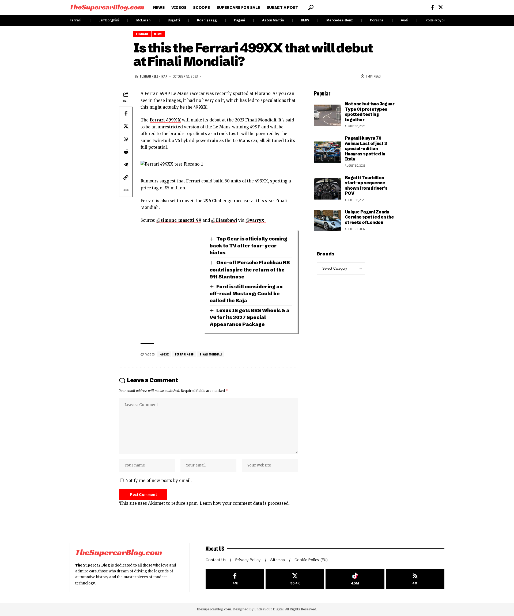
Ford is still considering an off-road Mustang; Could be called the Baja (246, 294)
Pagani (239, 20)
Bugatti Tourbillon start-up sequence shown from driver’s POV (366, 185)
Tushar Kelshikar (153, 76)
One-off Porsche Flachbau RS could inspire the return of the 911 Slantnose (250, 269)
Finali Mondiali (211, 354)
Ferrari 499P (184, 354)
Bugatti (174, 20)
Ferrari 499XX (165, 120)
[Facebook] (432, 7)
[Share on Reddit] (125, 151)
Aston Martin (273, 20)
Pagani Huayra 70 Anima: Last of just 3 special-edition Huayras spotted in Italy (366, 148)
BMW (305, 20)
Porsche (377, 20)
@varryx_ (255, 220)
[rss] (415, 579)
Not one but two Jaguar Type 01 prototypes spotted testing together (369, 111)
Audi (404, 20)
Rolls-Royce (435, 20)
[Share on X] (125, 126)
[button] (310, 7)
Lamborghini (109, 20)
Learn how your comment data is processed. (245, 503)
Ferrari (75, 20)
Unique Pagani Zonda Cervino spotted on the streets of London (369, 217)
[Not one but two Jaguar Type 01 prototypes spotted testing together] (327, 115)
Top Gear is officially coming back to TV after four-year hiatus (248, 246)
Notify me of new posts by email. (159, 480)
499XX (164, 354)
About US (215, 548)
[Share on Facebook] (125, 113)
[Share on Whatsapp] (125, 138)
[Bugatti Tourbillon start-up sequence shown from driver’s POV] (327, 189)
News (158, 34)
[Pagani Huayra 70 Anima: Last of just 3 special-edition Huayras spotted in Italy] (327, 152)
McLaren (143, 20)
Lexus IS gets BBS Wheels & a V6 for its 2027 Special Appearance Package (249, 317)
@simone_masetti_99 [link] (178, 220)
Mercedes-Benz (339, 20)
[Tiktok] (355, 579)
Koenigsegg (207, 20)
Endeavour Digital (269, 609)
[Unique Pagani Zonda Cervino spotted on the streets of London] (327, 220)
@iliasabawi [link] (224, 220)
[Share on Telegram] (125, 164)
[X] (440, 7)
